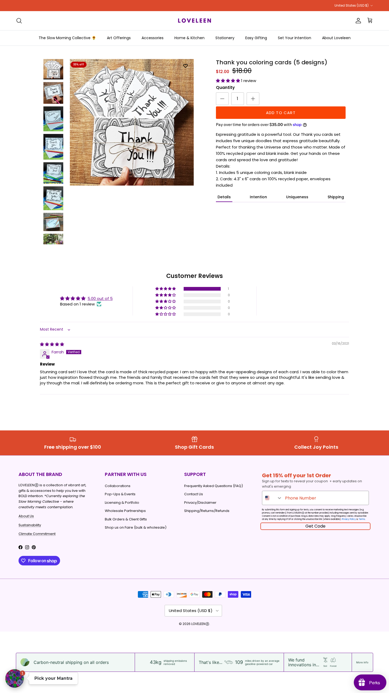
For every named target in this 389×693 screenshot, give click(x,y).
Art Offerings (119, 37)
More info (362, 662)
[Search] (19, 20)
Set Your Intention (294, 37)
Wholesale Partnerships (125, 510)
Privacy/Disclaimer (200, 502)
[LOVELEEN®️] (194, 20)
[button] (228, 80)
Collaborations (117, 485)
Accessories (153, 37)
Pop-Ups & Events (120, 494)
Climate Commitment (37, 533)
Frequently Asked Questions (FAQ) (213, 485)
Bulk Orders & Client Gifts (126, 519)
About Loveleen (336, 37)
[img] (52, 344)
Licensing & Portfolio (122, 502)
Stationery (224, 37)
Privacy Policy (349, 519)
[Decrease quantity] (222, 98)
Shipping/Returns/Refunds (206, 510)
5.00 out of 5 (100, 298)
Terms (362, 519)
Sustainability (30, 525)
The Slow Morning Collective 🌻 (67, 37)
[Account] (357, 20)
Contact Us (193, 494)
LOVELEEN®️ (200, 624)
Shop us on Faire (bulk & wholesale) (135, 527)
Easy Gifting (256, 37)
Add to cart (281, 112)
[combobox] (272, 498)
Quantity (225, 87)
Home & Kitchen (189, 37)
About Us (26, 516)
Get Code (315, 526)
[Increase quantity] (253, 98)
